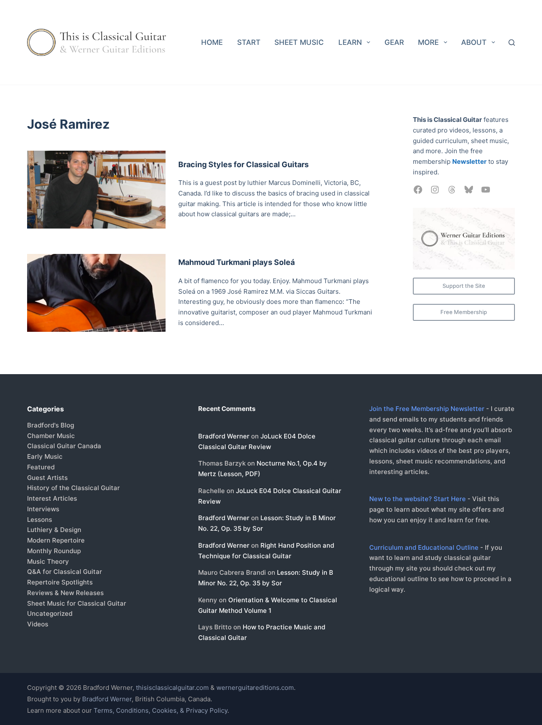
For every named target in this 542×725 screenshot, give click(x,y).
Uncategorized (49, 613)
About (474, 42)
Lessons (39, 519)
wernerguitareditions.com (255, 688)
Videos (37, 624)
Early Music (45, 456)
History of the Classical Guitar (73, 488)
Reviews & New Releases (65, 593)
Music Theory (48, 561)
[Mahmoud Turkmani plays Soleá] (96, 293)
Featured (41, 467)
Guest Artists (47, 478)
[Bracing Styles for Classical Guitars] (96, 190)
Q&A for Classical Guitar (64, 572)
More (428, 42)
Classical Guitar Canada (64, 446)
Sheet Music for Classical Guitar (76, 603)
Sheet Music (299, 42)
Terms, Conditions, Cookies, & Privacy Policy (160, 710)
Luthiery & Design (54, 530)
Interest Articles (52, 498)
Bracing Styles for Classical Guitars (243, 164)
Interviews (43, 509)
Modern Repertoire (56, 540)
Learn (350, 42)
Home (212, 42)
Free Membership (463, 312)
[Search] (512, 42)
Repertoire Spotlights (60, 582)
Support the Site (463, 285)
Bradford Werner (223, 436)
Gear (394, 42)
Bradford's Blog (50, 425)
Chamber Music (51, 436)
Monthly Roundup (54, 551)
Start (248, 42)
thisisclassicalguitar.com (172, 688)
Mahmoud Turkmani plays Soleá (236, 262)
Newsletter (469, 161)
